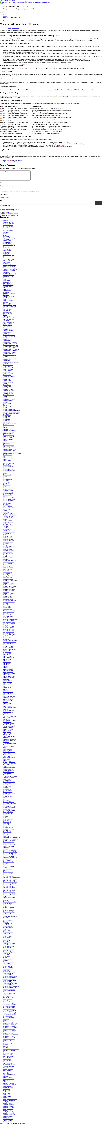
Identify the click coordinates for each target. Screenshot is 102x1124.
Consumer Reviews (8, 365)
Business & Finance (8, 303)
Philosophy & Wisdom (9, 810)
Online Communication (9, 782)
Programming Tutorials (9, 846)
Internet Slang (6, 605)
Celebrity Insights (7, 325)
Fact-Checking (7, 465)
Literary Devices (7, 682)
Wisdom (5, 1082)
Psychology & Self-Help (9, 853)
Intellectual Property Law (9, 600)
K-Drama (5, 613)
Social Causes (6, 930)
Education (5, 427)
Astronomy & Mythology (9, 273)
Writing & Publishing (8, 1111)
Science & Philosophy (8, 910)
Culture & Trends (7, 396)
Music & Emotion (7, 750)
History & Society (7, 552)
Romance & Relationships (9, 902)
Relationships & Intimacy (9, 883)
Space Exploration (7, 963)
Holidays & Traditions (8, 562)
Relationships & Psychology (10, 889)
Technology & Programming (10, 1034)
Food (4, 502)
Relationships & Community (10, 879)
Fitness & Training (8, 492)
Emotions (5, 440)
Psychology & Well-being (9, 856)
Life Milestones (7, 664)
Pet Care (5, 797)
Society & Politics (7, 960)
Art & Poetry (6, 252)
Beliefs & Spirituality (8, 285)
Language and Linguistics (9, 630)
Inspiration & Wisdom (8, 590)
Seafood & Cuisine (8, 914)
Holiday (5, 556)
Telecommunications (8, 1042)
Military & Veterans (8, 729)
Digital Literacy (7, 417)
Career (5, 315)
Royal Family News (8, 904)
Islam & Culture (7, 607)
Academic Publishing (8, 223)
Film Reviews (6, 485)
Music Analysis (7, 753)
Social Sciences (7, 953)
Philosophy (6, 800)
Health (5, 535)
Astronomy (6, 272)
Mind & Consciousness (9, 736)
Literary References (8, 684)
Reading (5, 870)
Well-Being (6, 1073)
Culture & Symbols (8, 393)
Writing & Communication (10, 1099)
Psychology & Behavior (9, 849)
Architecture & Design (9, 245)
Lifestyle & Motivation (9, 673)
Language (5, 617)
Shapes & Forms (7, 926)
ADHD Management (8, 230)
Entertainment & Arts (8, 445)
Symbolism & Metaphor (9, 1009)
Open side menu (4, 197)
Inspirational (6, 592)
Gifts (4, 523)
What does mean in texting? (8, 212)
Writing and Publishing (9, 1114)
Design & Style (7, 406)
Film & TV (6, 480)
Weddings (5, 1072)
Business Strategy (7, 312)
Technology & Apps (8, 1022)
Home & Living (7, 565)
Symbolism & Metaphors (9, 1010)
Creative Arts (6, 372)
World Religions (7, 1096)
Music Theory (6, 759)
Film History (6, 483)
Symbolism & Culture (8, 1002)
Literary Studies (7, 686)
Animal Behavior (7, 242)
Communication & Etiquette (10, 343)
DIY (4, 426)
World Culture (6, 1090)
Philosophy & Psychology (9, 803)
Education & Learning (8, 429)
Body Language (7, 297)
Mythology (6, 760)
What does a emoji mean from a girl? (13, 160)
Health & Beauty (7, 536)
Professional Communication (10, 839)
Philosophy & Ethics (8, 802)
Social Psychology (8, 952)
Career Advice (6, 316)
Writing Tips (6, 1117)
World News (6, 1094)
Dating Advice (7, 402)
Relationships (6, 874)
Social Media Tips (7, 947)
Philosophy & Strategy (9, 807)
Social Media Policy (8, 944)
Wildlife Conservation (8, 1079)
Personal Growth (7, 796)
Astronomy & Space (8, 276)
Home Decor (6, 566)
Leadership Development (9, 642)
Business (5, 302)
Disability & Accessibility (9, 423)
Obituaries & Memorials (9, 777)
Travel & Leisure (7, 1057)
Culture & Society (7, 392)
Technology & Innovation (9, 1030)
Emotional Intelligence (9, 436)
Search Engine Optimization (10, 916)
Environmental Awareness (9, 449)
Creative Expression (8, 373)
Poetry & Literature (8, 819)
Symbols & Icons (7, 1016)
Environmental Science (9, 450)
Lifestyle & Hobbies (8, 670)
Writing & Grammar (8, 1106)
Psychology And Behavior (9, 857)
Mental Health (6, 719)
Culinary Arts (6, 377)
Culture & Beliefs (7, 386)
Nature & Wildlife (7, 773)
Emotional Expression (8, 435)
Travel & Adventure (8, 1053)
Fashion (5, 473)
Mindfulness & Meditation (9, 739)
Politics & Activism (8, 827)
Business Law (6, 310)
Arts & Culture (7, 257)
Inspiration (6, 582)
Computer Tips (7, 359)
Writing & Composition (9, 1100)
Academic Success (8, 226)
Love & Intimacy (7, 703)
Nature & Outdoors (8, 769)
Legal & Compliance (8, 646)
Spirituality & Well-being (9, 989)
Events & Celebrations (9, 463)
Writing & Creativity (8, 1101)
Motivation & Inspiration (9, 743)
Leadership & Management (10, 640)
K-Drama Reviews (8, 616)
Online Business (7, 780)
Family (5, 467)
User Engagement (7, 1060)
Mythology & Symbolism (9, 763)
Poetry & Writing (7, 820)
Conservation (6, 360)
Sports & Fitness (7, 994)
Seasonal (5, 917)
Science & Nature (7, 909)
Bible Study (6, 289)
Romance (5, 900)
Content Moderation (8, 369)
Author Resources (7, 277)
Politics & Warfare (7, 833)
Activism (5, 229)
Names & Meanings (8, 764)
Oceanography (7, 779)
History (5, 545)
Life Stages (6, 666)
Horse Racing (6, 570)
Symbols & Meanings (8, 1017)
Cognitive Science (7, 339)
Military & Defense (8, 727)
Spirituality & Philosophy (9, 980)
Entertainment (6, 443)
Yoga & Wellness (7, 1120)
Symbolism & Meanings (9, 1007)
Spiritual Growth (7, 966)
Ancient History (7, 240)
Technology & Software (9, 1037)
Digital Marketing (7, 419)
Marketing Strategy (8, 712)
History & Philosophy (8, 550)
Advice (5, 233)
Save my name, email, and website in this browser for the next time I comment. (21, 191)
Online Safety (6, 784)
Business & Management (9, 305)
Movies (5, 744)
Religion (5, 896)
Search (1, 200)
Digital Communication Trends (11, 413)
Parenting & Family (8, 789)
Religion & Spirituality (9, 897)
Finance (5, 486)
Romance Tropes (7, 903)
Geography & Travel (8, 522)
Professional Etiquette (8, 842)
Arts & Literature (7, 260)
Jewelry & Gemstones (8, 612)
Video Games (6, 1062)
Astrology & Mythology (9, 267)
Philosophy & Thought (9, 809)
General (5, 16)
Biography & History (8, 296)
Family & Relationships (9, 470)
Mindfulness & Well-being (9, 740)
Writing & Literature (8, 1109)
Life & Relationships (8, 657)
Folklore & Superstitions (9, 499)
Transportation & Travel (9, 1050)
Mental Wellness (7, 722)
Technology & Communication (11, 1023)
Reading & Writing (8, 872)
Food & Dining (7, 503)
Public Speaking (7, 860)
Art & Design (6, 249)
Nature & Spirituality (8, 770)
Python (5, 864)
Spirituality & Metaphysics (10, 976)
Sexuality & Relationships (9, 924)
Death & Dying (7, 403)
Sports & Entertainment (9, 993)
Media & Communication (9, 716)
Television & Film (7, 1043)
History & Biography (8, 547)
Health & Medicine (8, 539)
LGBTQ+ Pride (7, 653)
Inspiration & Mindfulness (9, 585)
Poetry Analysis (7, 822)
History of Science (8, 555)
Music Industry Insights (9, 757)
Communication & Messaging (10, 346)
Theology (5, 1044)
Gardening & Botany (8, 513)
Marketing (5, 709)
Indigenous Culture (8, 579)
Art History (6, 253)
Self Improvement (7, 920)
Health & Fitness (7, 537)
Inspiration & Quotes (8, 587)
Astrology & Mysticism (9, 266)
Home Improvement (8, 567)
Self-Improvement (7, 923)
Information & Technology (10, 580)
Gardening (6, 512)
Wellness (5, 1076)
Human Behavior (7, 573)
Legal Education (7, 652)
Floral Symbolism (7, 495)
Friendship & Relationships (10, 507)
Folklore (5, 496)
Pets (4, 799)
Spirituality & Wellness (9, 990)
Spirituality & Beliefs (8, 973)
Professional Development (9, 840)
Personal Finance (7, 794)
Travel (4, 1052)
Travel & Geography (8, 1056)
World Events (6, 1092)
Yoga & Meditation (8, 1119)
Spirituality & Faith (8, 974)
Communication (7, 340)
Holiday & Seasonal (8, 557)
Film (4, 477)
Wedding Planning (8, 1070)
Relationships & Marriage (9, 887)
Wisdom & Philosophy (9, 1083)
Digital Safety (6, 420)
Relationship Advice (8, 873)
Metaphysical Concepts (9, 726)
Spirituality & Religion (9, 984)
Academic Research (8, 225)
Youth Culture (6, 1121)
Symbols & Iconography (9, 1014)
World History (6, 1093)
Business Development (9, 307)
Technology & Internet (9, 1032)
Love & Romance (7, 706)
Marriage (5, 713)
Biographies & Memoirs (9, 293)
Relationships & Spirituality (10, 893)
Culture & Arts (7, 385)
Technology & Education (9, 1026)
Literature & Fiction (8, 693)
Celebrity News (7, 326)
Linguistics (6, 679)
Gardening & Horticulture (9, 515)
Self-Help (5, 922)
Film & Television (7, 479)
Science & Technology (9, 912)
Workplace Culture (8, 1087)
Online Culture (7, 783)
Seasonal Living (7, 919)
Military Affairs (7, 730)
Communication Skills (8, 353)
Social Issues (6, 939)
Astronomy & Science (8, 275)
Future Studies (6, 509)
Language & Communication (10, 619)
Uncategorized (7, 1059)
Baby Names (6, 280)
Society (5, 957)
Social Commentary (8, 932)
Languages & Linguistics (9, 635)
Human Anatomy (7, 572)
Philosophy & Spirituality (9, 806)
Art (4, 246)
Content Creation (7, 366)
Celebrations (6, 320)
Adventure (6, 232)
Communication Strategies (9, 355)
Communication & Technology (11, 349)
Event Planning (7, 460)
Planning (5, 816)
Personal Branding (8, 792)
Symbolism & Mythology (9, 1012)
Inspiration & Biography (9, 583)
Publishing (6, 863)
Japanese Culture (7, 609)
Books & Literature (8, 300)
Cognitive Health (7, 337)
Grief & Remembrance (9, 532)
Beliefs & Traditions (8, 286)
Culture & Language (8, 390)
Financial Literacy (7, 489)
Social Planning (7, 950)
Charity (5, 327)
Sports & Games (7, 996)
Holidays (5, 559)
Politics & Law (7, 830)
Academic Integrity (8, 222)
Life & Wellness (7, 659)
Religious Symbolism (8, 899)
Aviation (5, 279)
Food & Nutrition (7, 506)
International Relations (9, 602)
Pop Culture (6, 834)
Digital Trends (6, 422)
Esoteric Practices (7, 455)
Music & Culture (7, 749)
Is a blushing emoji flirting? (7, 211)
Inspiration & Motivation (9, 586)
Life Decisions (7, 662)
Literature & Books (8, 692)
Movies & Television (8, 746)
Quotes (9, 28)
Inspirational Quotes (8, 595)
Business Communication (9, 306)
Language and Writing (8, 632)
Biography (6, 295)
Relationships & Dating (9, 880)
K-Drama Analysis (8, 615)
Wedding (5, 1067)
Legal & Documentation (9, 649)
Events (5, 462)
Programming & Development (10, 844)
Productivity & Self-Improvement (11, 837)
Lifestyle (5, 667)
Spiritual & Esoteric (8, 964)
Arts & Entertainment (8, 259)
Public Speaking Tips (8, 862)
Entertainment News (8, 446)
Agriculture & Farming (9, 237)
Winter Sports (6, 1080)
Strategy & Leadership (9, 997)
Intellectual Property (8, 599)
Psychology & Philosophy (9, 850)
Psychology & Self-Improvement (11, 854)
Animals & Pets (7, 243)
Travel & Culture (7, 1054)
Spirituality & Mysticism (9, 979)
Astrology (5, 263)
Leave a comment (15, 28)
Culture (5, 383)
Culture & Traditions (8, 395)
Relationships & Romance (9, 890)
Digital (5, 407)
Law (4, 636)
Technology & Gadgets (9, 1029)
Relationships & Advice (9, 876)
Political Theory (7, 824)
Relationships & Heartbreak (10, 882)
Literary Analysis (7, 680)
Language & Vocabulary (9, 626)
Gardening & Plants (8, 516)
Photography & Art (8, 812)
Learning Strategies (8, 643)
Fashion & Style (7, 475)
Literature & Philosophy (9, 696)
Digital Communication (9, 409)
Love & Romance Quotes (9, 707)
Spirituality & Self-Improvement (11, 986)
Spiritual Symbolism (8, 967)
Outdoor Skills (7, 786)
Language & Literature (9, 623)
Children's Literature (8, 329)
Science (5, 906)
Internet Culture (7, 603)
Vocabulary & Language (9, 1064)
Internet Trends (7, 606)
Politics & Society (7, 832)
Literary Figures (7, 683)
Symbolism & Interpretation (10, 1004)
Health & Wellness (8, 542)
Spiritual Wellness (7, 969)
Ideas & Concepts (7, 577)
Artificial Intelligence (8, 255)
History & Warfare (8, 553)
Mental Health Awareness (9, 720)
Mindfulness (6, 737)
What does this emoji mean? (11, 161)
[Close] (4, 199)
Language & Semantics (9, 625)
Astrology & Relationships (10, 269)
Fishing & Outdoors (8, 490)
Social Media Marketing (9, 943)
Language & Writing (8, 627)
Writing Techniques (8, 1116)
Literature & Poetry (8, 697)
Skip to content (4, 0)
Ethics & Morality (7, 457)
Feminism (5, 476)
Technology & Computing (9, 1024)
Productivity (6, 836)
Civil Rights (6, 333)
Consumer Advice (7, 363)
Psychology (6, 847)
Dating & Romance (8, 400)
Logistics (5, 702)
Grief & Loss (6, 530)
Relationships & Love (8, 886)
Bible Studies (6, 287)
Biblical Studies (7, 290)
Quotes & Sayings (7, 869)
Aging (4, 235)
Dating (5, 397)
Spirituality (6, 970)
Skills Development (8, 927)
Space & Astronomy (8, 962)
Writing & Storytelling (8, 1113)
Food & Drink (6, 505)
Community (6, 356)
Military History (7, 732)
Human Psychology (8, 575)
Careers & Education (8, 319)
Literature (5, 689)
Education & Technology (9, 430)
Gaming (5, 510)
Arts (4, 256)
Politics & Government (9, 829)
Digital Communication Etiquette (11, 410)
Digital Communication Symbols (11, 412)
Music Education (7, 754)
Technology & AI (7, 1020)
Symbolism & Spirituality (9, 1013)
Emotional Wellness (8, 439)
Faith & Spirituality (8, 466)
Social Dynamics (7, 936)
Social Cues (6, 934)
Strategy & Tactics (7, 999)
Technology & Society (9, 1036)
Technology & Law (8, 1033)
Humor (5, 576)
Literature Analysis (8, 700)
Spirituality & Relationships (10, 983)
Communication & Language (10, 345)
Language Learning (8, 633)
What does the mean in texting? (9, 213)
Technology (6, 1019)
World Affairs (6, 1089)
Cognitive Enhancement (9, 336)
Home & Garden (7, 563)
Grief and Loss (7, 533)
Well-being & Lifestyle (9, 1074)
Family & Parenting (8, 469)
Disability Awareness (8, 425)
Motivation (6, 742)
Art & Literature (7, 250)
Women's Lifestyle (8, 1086)
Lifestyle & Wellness (8, 677)
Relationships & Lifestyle (9, 884)
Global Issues (6, 527)
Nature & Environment (9, 767)
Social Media (6, 942)
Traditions (5, 1046)
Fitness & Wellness (8, 493)
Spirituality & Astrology (9, 972)
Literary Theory (7, 687)
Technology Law (7, 1040)
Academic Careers (7, 220)
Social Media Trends (8, 949)
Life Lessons (6, 663)
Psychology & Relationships (10, 852)
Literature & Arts (7, 690)
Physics (5, 814)
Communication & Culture (10, 342)
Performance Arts (7, 790)
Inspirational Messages (9, 593)
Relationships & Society (9, 892)
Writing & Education (8, 1104)
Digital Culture (7, 415)
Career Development (8, 317)
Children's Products (8, 330)
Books (4, 299)
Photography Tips (7, 813)
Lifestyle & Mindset (8, 672)
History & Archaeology (9, 546)
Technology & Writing (9, 1039)
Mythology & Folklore (9, 762)
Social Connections (8, 933)
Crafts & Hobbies (7, 370)
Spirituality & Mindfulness (9, 977)
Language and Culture (8, 629)
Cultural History (7, 380)
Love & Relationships (8, 704)
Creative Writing (7, 375)
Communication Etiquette (9, 352)
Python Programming (8, 866)
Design (5, 405)
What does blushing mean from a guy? (9, 209)
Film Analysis (6, 482)
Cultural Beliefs (7, 379)
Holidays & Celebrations (9, 560)
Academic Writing (7, 227)
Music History (6, 756)
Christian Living (7, 332)
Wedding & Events (8, 1069)
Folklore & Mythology (9, 497)
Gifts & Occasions (7, 525)
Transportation (6, 1047)
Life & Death (6, 655)
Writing (5, 1097)
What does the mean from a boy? (9, 215)
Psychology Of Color (8, 859)
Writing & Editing (7, 1103)
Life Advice (6, 660)
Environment (6, 447)
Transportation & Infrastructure (11, 1049)
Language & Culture (8, 620)
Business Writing (7, 313)
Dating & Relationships (9, 399)
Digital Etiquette (7, 416)
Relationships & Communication (11, 877)
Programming (6, 843)
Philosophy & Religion (9, 804)
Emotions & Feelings (8, 442)
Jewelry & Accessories (9, 610)
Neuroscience (6, 774)
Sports (4, 992)
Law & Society (7, 637)
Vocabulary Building (8, 1066)
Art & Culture (6, 247)
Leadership (6, 639)
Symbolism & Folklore (9, 1003)
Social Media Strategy (8, 946)
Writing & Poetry (7, 1110)
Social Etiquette (7, 937)
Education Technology (9, 432)
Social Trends (6, 956)
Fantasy (5, 472)
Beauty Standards (7, 283)
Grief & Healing (7, 529)
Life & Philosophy (8, 656)
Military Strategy (7, 733)
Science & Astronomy (8, 907)
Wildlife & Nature (7, 1077)
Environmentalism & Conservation (12, 453)
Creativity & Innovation (9, 376)
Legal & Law (6, 650)
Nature (5, 766)
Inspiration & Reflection (9, 589)
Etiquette (5, 459)
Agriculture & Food (8, 239)
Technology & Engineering (10, 1027)
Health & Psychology (8, 540)
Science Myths (7, 913)
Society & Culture (7, 959)
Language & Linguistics (9, 622)
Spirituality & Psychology (9, 982)
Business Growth (7, 309)
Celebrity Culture (7, 323)
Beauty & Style (7, 282)
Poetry (4, 817)
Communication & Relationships (11, 347)
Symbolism (6, 1000)
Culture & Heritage (8, 389)
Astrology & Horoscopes (9, 265)
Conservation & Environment (10, 362)
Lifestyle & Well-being (9, 676)
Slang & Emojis (7, 929)
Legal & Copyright (8, 647)
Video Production (7, 1063)
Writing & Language (8, 1107)
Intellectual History (8, 597)
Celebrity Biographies (8, 322)
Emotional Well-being (8, 437)
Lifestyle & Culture (8, 669)
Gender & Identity (7, 517)
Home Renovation (7, 569)
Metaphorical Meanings (9, 723)
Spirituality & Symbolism (9, 987)
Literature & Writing (8, 699)
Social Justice (6, 940)
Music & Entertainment (9, 752)
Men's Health (6, 717)
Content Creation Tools (9, 367)
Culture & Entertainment (9, 387)
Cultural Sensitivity (8, 382)
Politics (5, 826)
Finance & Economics (8, 487)
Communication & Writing (10, 350)
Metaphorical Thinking (9, 724)
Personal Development (9, 793)
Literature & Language (9, 694)
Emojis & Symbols (8, 433)
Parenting (5, 787)
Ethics (4, 456)
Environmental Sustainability (10, 452)
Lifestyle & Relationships (9, 674)
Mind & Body (6, 734)
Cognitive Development (9, 335)
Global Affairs (6, 526)
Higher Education (7, 543)
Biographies (6, 292)
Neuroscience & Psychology (10, 776)
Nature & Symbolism (8, 772)
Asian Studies (6, 262)
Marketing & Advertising (9, 710)
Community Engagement (9, 357)
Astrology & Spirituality (9, 270)
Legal (4, 645)
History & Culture (7, 549)
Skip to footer (11, 0)
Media (4, 714)
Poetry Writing (7, 823)
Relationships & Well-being (10, 894)
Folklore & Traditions (8, 500)
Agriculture (6, 236)
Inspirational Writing (8, 596)
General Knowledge (8, 520)
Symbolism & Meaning (9, 1006)
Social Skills (6, 954)
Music (4, 747)
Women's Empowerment (9, 1084)
